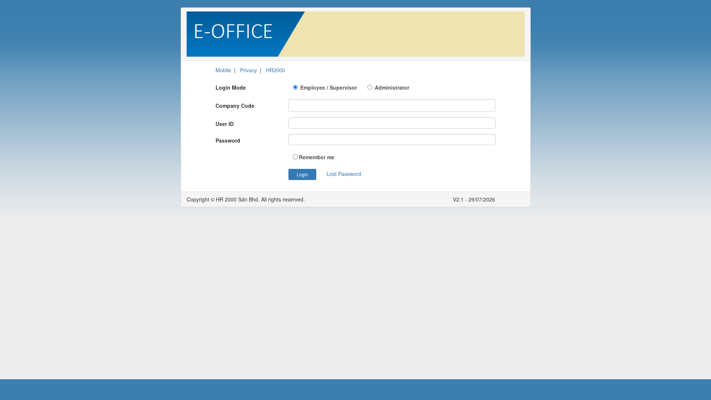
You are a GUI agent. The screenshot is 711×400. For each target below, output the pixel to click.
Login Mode (231, 87)
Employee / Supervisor (333, 87)
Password (228, 140)
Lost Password (344, 173)
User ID (225, 123)
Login (302, 174)
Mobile (223, 70)
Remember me (316, 157)
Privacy (248, 70)
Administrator (391, 87)
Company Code (235, 105)
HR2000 (275, 70)
